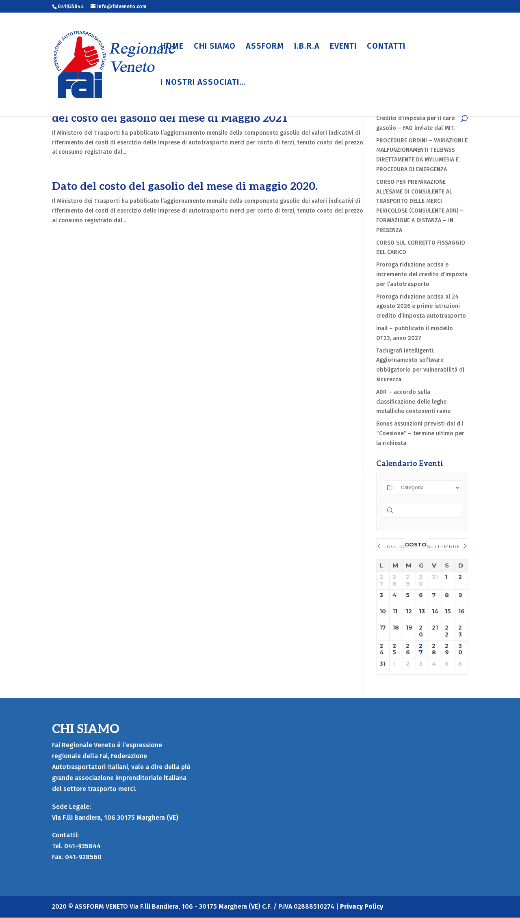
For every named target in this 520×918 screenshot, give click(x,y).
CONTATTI (386, 47)
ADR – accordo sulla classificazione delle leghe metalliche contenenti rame (414, 402)
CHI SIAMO (215, 47)
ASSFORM (265, 47)
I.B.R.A (307, 47)
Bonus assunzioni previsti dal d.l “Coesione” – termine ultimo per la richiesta (420, 433)
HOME (172, 47)
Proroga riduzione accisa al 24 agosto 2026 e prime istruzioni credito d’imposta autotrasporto (421, 306)
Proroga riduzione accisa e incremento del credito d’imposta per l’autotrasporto (422, 274)
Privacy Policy (361, 906)
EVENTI (343, 47)
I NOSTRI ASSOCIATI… (203, 83)
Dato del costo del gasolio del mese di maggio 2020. (185, 186)
